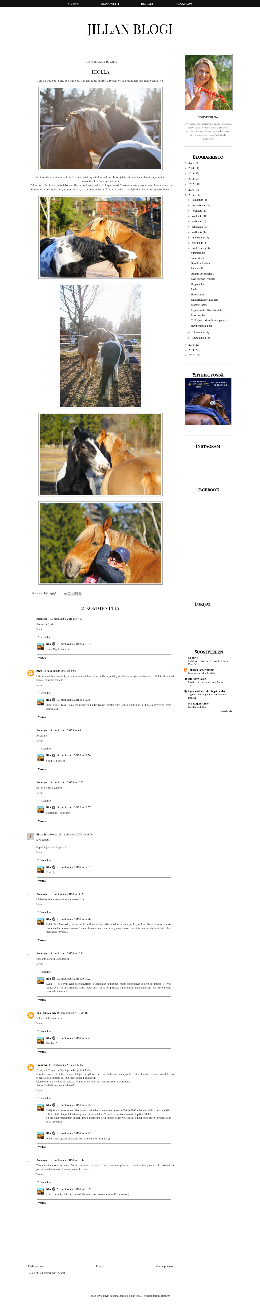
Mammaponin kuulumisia (201, 673)
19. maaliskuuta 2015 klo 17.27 (74, 1133)
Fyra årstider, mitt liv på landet (206, 691)
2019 (191, 173)
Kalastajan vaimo (198, 703)
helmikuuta (198, 332)
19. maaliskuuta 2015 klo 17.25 (74, 1105)
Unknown (42, 1065)
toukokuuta (198, 237)
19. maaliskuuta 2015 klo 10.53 (66, 782)
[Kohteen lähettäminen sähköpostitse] (65, 593)
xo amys (193, 657)
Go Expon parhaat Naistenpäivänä (209, 320)
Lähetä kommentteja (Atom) (49, 1273)
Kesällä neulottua (197, 706)
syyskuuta (197, 216)
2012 (191, 355)
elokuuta (197, 221)
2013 (191, 350)
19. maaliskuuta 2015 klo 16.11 (66, 953)
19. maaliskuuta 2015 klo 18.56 (66, 1160)
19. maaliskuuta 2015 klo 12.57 (74, 807)
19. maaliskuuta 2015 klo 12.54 (74, 644)
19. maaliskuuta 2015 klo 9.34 (65, 730)
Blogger (165, 1295)
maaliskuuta (198, 248)
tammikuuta (198, 337)
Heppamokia (197, 284)
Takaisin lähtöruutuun (201, 669)
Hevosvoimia (198, 294)
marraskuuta (199, 205)
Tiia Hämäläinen (46, 1013)
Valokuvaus (183, 3)
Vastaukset (45, 637)
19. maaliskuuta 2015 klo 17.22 (74, 978)
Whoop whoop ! (199, 304)
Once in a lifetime (200, 263)
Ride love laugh (197, 678)
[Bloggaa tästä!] (69, 593)
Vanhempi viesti (164, 1266)
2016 (191, 189)
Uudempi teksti (36, 1266)
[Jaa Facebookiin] (76, 593)
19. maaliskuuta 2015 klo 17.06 (66, 1065)
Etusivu (73, 3)
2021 (191, 162)
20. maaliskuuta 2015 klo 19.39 (74, 1189)
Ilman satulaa (198, 315)
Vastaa (39, 629)
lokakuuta (197, 210)
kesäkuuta (197, 232)
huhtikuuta (198, 243)
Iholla (194, 289)
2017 (191, 184)
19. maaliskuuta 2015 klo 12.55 (74, 699)
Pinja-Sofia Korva (46, 834)
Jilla (48, 644)
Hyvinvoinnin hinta (201, 325)
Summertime (198, 252)
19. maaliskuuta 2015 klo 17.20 (74, 919)
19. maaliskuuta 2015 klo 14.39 (66, 894)
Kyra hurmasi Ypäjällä (203, 279)
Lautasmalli (197, 268)
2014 (191, 344)
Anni (39, 670)
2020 (191, 168)
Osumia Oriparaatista (202, 273)
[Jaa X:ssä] (73, 593)
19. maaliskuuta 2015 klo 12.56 (74, 755)
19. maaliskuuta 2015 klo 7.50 (65, 618)
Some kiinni (197, 258)
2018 (191, 178)
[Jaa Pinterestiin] (80, 593)
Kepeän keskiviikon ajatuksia (206, 310)
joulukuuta (198, 199)
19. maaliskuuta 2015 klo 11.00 (76, 834)
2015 (191, 195)
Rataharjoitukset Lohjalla (204, 299)
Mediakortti (110, 3)
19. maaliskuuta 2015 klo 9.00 (59, 670)
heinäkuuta (198, 226)
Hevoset (147, 3)
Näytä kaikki (226, 711)
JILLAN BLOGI (130, 28)
